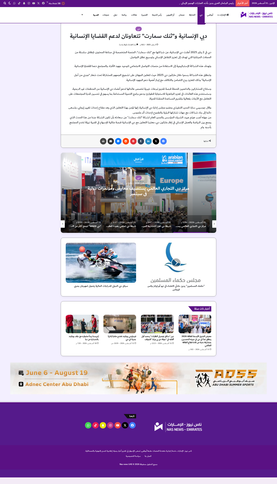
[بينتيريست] (133, 141)
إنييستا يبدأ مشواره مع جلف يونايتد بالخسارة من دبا (84, 337)
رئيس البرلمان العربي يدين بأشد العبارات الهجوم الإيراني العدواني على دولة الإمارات (195, 3)
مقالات (134, 15)
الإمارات (222, 15)
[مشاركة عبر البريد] (111, 141)
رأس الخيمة (157, 15)
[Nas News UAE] (257, 15)
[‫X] (156, 141)
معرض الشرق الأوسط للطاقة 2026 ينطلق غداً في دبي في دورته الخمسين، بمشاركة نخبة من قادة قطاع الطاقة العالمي (196, 340)
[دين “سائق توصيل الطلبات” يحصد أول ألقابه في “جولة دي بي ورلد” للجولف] (157, 324)
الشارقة (192, 15)
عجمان (182, 15)
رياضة (124, 15)
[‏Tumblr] (141, 141)
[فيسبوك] (163, 141)
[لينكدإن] (148, 141)
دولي (115, 15)
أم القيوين (170, 15)
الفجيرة (144, 15)
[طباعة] (103, 141)
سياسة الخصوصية (133, 456)
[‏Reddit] (126, 141)
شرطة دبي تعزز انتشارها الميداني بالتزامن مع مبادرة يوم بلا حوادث (138, 191)
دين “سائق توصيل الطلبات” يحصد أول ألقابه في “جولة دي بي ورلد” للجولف (157, 337)
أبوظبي (210, 15)
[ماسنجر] (118, 141)
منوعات (105, 15)
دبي (201, 15)
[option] (138, 193)
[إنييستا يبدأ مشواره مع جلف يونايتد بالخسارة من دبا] (82, 324)
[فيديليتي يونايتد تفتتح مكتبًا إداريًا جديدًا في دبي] (119, 324)
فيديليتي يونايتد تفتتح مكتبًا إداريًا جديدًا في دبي (122, 337)
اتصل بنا (148, 456)
